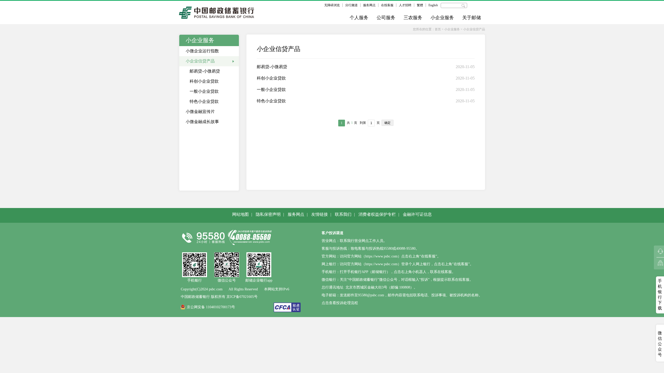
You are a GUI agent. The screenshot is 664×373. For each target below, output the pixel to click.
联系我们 (343, 214)
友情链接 (319, 214)
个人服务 (359, 17)
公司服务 (386, 17)
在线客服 (387, 5)
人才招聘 (405, 5)
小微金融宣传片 (200, 111)
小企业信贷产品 (474, 29)
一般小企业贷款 (204, 91)
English (433, 5)
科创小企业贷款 (204, 81)
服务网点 (369, 5)
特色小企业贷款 (204, 101)
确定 (387, 123)
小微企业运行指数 (202, 51)
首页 (438, 29)
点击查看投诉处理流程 (340, 303)
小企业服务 (442, 17)
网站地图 (240, 214)
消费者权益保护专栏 (377, 214)
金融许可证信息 (417, 214)
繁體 (420, 5)
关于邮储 (471, 17)
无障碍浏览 (332, 5)
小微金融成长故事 (202, 121)
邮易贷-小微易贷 (205, 71)
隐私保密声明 (268, 214)
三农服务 (413, 17)
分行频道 (351, 5)
